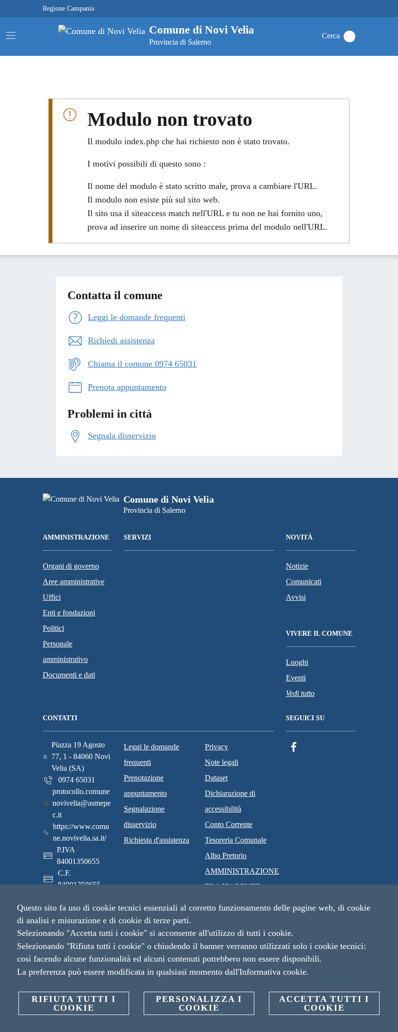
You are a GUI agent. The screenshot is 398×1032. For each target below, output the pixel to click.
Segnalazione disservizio (144, 817)
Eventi (296, 678)
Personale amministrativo (65, 651)
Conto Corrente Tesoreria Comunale (235, 832)
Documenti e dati (69, 675)
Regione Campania (68, 8)
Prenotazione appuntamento (145, 785)
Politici (53, 628)
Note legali (221, 762)
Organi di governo (71, 566)
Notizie (297, 566)
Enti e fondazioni (69, 613)
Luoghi (297, 662)
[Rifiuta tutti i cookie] (386, 899)
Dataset (216, 778)
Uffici (52, 597)
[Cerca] (349, 36)
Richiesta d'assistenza (156, 840)
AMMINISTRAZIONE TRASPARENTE (242, 879)
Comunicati (303, 581)
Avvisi (296, 597)
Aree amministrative (73, 581)
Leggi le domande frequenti (151, 754)
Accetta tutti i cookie (324, 1003)
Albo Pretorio (226, 855)
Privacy (216, 747)
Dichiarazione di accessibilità (230, 801)
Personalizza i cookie (199, 1003)
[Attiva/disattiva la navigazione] (11, 35)
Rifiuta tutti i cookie (74, 1003)
